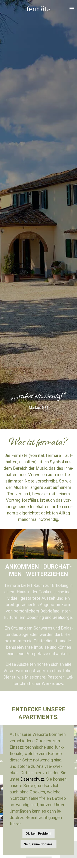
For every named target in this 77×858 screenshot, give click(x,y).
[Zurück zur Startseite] (38, 8)
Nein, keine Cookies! (38, 844)
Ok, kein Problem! (38, 833)
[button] (72, 8)
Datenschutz (32, 779)
